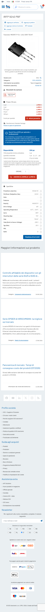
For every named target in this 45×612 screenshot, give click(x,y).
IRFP (36, 213)
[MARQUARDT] (5, 294)
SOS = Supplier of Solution (11, 412)
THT (37, 216)
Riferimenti (6, 425)
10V (37, 207)
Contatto (5, 422)
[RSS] (38, 398)
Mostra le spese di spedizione (12, 125)
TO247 (36, 219)
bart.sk (37, 606)
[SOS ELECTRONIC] (5, 386)
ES (30, 533)
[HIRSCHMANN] (5, 340)
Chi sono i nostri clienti (9, 415)
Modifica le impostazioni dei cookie (13, 475)
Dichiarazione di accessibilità (11, 506)
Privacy (5, 468)
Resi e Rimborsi (7, 462)
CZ (17, 529)
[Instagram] (32, 398)
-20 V (36, 225)
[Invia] (41, 520)
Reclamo (5, 459)
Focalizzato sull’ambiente (10, 437)
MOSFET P (35, 203)
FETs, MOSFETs (36, 80)
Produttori (6, 449)
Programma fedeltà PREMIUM (12, 465)
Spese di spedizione (9, 456)
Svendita (5, 493)
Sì (37, 232)
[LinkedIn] (19, 398)
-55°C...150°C (34, 210)
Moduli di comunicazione (21, 340)
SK (10, 529)
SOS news (6, 502)
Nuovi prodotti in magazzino (11, 486)
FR (36, 533)
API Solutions (7, 483)
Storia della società (8, 434)
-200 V (36, 222)
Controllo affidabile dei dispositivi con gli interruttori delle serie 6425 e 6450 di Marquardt (22, 275)
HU (23, 529)
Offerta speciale (7, 490)
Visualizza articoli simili (32, 237)
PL (17, 533)
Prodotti (5, 446)
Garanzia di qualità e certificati (12, 428)
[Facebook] (7, 398)
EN (30, 529)
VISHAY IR (38, 85)
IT (23, 533)
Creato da (30, 606)
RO (10, 533)
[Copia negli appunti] (40, 78)
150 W (36, 194)
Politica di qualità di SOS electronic (13, 431)
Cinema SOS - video (9, 496)
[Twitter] (26, 398)
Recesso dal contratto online (11, 472)
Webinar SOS (7, 499)
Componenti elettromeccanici (23, 294)
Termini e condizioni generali (11, 453)
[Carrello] (41, 7)
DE (36, 529)
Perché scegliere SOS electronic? (13, 419)
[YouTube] (13, 398)
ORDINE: (19, 171)
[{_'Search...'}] (16, 7)
